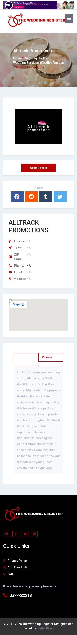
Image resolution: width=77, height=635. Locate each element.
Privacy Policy (17, 560)
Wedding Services (26, 62)
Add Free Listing (18, 567)
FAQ (10, 574)
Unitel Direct (45, 628)
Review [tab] (47, 357)
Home (17, 58)
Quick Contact (38, 167)
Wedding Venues (52, 62)
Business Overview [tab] (23, 359)
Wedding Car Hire (36, 58)
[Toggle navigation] (9, 30)
